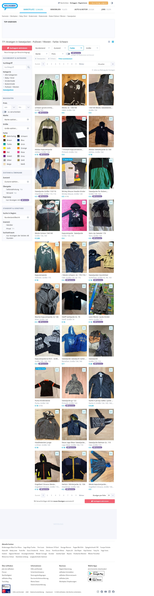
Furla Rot (22, 550)
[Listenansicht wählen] (109, 42)
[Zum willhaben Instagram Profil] (97, 591)
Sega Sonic (104, 550)
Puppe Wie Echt (78, 547)
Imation (4, 554)
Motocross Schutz (8, 557)
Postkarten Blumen (80, 554)
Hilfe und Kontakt (36, 569)
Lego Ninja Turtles (29, 547)
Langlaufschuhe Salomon (38, 557)
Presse (4, 572)
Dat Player (78, 550)
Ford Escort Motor (58, 550)
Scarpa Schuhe (105, 547)
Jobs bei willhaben (8, 569)
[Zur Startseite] (10, 7)
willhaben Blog (7, 578)
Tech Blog (5, 581)
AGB (27, 592)
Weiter (81, 64)
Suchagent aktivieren (18, 48)
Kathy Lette (13, 550)
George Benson (66, 547)
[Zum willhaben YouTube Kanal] (105, 591)
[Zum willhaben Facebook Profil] (113, 591)
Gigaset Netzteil (14, 554)
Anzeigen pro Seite (99, 495)
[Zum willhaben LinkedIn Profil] (109, 591)
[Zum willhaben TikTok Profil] (101, 591)
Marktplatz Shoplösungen (67, 581)
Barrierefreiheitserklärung (39, 578)
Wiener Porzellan (94, 554)
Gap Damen (87, 550)
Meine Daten (35, 581)
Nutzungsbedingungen (38, 575)
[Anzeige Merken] (57, 77)
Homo (42, 550)
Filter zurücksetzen (65, 59)
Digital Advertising (65, 569)
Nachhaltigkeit (7, 575)
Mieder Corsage (41, 554)
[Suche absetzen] (28, 67)
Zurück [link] (37, 64)
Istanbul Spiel (60, 554)
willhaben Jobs (64, 578)
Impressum (49, 592)
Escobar (51, 554)
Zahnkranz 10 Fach (52, 547)
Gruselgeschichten (28, 554)
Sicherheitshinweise (37, 572)
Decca (48, 550)
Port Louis (41, 547)
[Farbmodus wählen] (111, 3)
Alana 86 (5, 550)
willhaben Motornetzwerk (67, 575)
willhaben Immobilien (66, 572)
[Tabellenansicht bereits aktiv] (113, 42)
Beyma (69, 554)
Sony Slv (96, 550)
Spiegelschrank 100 (91, 547)
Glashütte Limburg (22, 557)
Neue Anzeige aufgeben (99, 3)
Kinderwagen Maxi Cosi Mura (12, 547)
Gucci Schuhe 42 (32, 550)
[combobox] (14, 67)
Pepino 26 (69, 550)
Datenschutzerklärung (38, 585)
